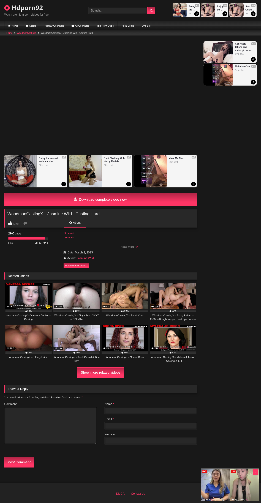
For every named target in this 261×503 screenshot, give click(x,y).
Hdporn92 (26, 7)
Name (109, 404)
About (76, 222)
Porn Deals (127, 25)
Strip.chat (193, 13)
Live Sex (146, 25)
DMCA (120, 493)
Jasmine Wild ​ (85, 258)
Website (110, 434)
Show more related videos (101, 372)
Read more (128, 246)
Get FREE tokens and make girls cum (243, 46)
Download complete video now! (103, 199)
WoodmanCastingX (27, 33)
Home (15, 25)
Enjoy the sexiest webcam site (193, 8)
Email (109, 419)
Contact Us (138, 493)
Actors (32, 25)
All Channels (82, 25)
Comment (10, 404)
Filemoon (69, 237)
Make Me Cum (176, 158)
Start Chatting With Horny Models (250, 8)
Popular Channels (54, 25)
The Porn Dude (105, 25)
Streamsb (69, 233)
